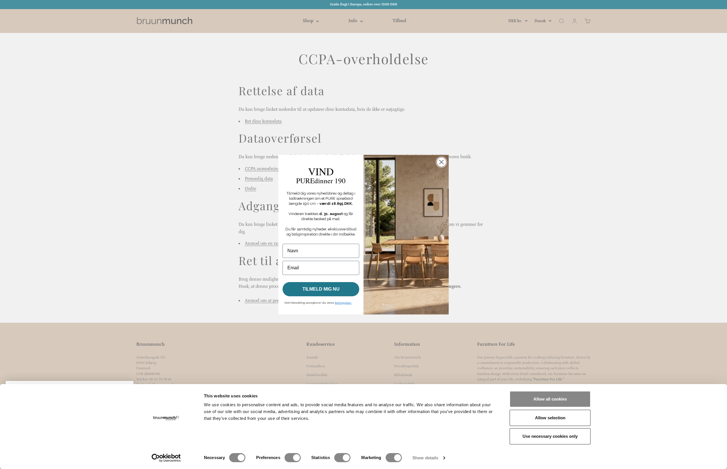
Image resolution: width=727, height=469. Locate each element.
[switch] (293, 457)
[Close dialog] (441, 162)
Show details (425, 457)
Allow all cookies (550, 399)
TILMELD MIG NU (321, 289)
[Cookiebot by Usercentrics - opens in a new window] (166, 458)
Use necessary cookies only (550, 436)
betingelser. (343, 302)
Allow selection (550, 417)
